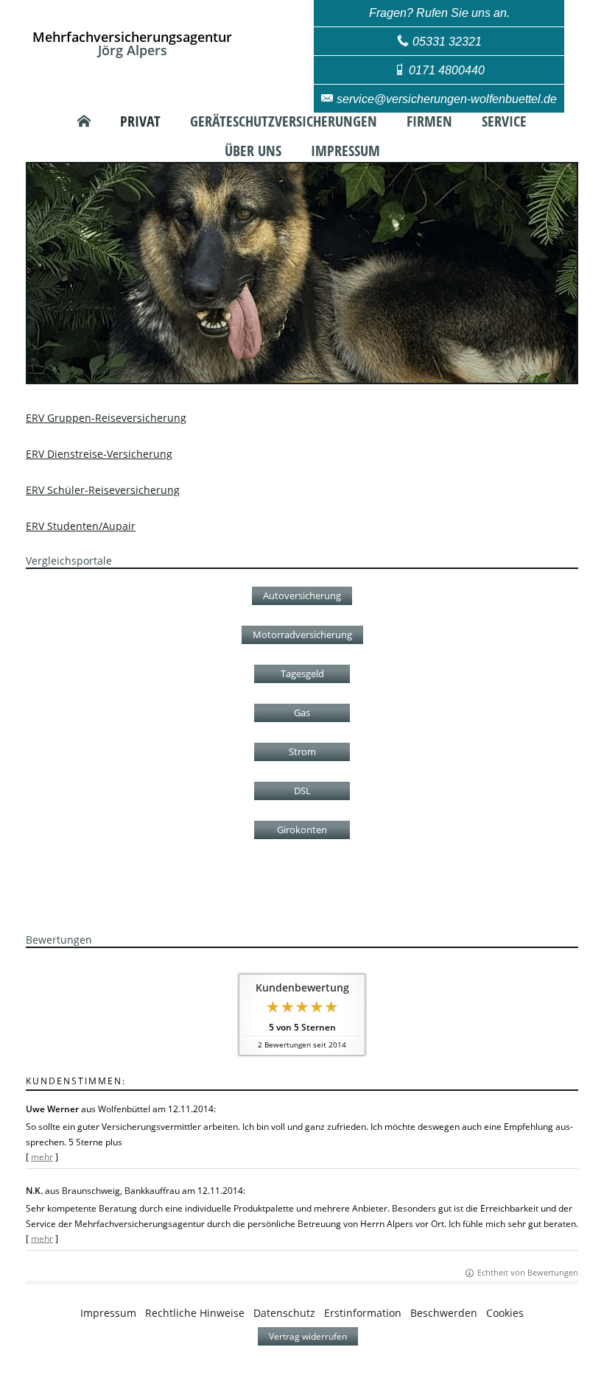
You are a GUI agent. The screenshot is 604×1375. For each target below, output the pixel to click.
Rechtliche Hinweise (195, 1313)
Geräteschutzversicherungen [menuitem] (283, 121)
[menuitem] (84, 121)
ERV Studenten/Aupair (81, 526)
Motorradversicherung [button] (302, 634)
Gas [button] (302, 712)
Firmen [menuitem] (429, 121)
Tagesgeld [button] (302, 673)
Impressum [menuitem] (345, 151)
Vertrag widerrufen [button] (308, 1336)
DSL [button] (302, 790)
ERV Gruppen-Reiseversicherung (106, 418)
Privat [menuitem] (140, 121)
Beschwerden (443, 1313)
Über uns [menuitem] (253, 151)
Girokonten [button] (302, 829)
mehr (42, 1156)
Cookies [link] (505, 1313)
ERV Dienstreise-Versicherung (99, 454)
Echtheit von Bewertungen (527, 1272)
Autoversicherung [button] (302, 595)
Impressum (108, 1313)
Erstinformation (362, 1313)
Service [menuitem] (504, 121)
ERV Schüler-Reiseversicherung (103, 490)
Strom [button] (302, 751)
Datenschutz (284, 1313)
